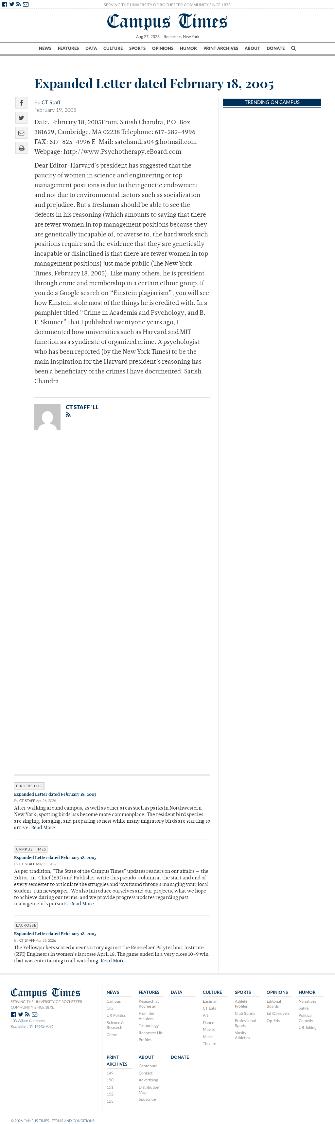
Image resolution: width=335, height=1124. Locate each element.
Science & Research (115, 1025)
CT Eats (209, 1008)
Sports (137, 48)
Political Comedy (306, 1018)
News (45, 48)
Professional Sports (245, 1023)
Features (68, 48)
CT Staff (51, 102)
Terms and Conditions (73, 1121)
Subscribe (147, 1099)
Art (205, 1015)
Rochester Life (151, 1033)
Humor (188, 48)
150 (110, 1080)
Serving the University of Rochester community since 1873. (46, 1004)
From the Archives (146, 1016)
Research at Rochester (149, 1004)
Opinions (162, 48)
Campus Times (167, 21)
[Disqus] (112, 521)
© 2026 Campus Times (30, 1121)
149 (110, 1073)
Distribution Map (149, 1089)
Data (91, 48)
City (110, 1008)
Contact (145, 1073)
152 (110, 1094)
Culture (113, 48)
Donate (276, 48)
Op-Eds (273, 1021)
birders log (29, 786)
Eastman (210, 1001)
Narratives (307, 1001)
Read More (43, 828)
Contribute (148, 1066)
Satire (304, 1008)
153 (110, 1101)
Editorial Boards (274, 1004)
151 (110, 1087)
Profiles (145, 1040)
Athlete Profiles (241, 1004)
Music (208, 1037)
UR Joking (307, 1028)
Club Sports (245, 1013)
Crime (112, 1035)
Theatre (209, 1044)
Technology (149, 1026)
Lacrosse (26, 925)
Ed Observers (278, 1013)
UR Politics (116, 1015)
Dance (208, 1023)
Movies (209, 1030)
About (252, 48)
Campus (114, 1001)
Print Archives (220, 48)
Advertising (148, 1080)
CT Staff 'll (82, 407)
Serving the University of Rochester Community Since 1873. (168, 5)
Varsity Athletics (242, 1035)
